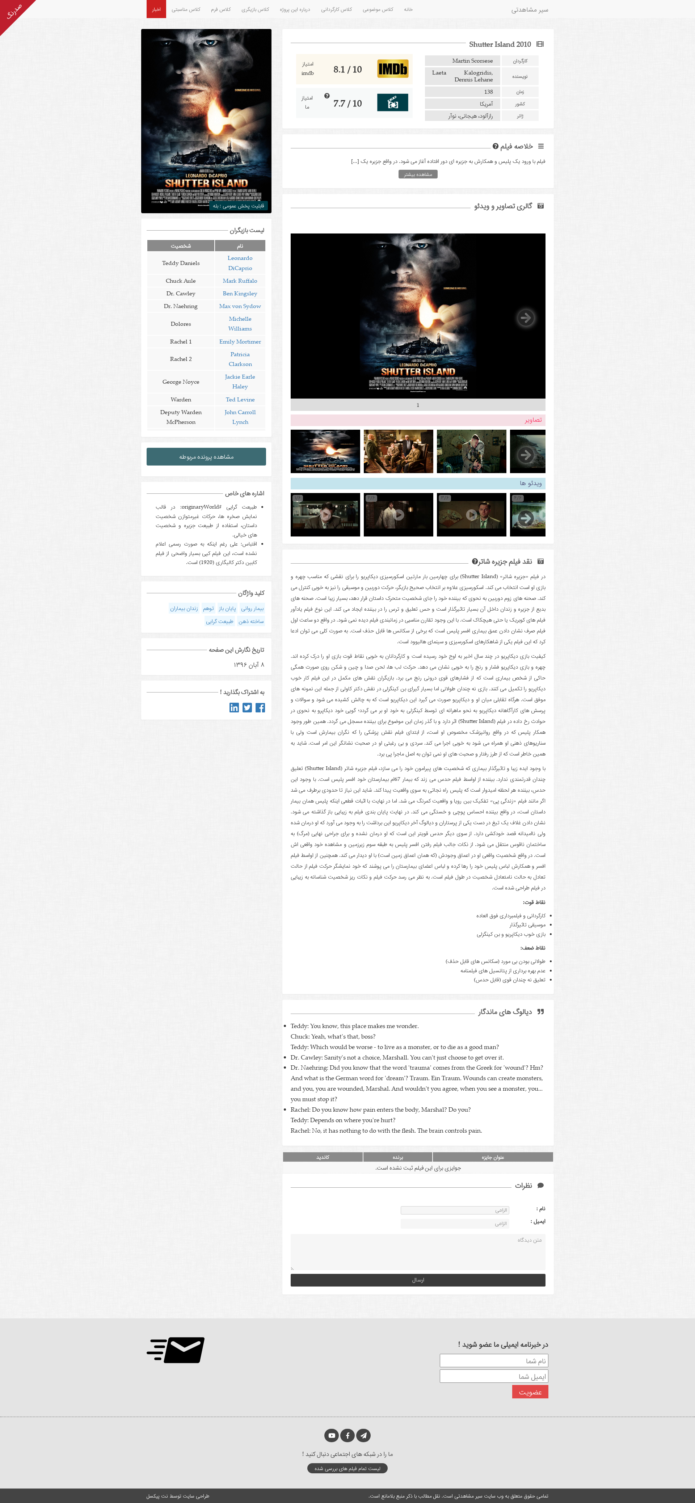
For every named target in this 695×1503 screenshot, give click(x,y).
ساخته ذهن (251, 620)
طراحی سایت (196, 1495)
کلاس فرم (221, 8)
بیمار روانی (252, 607)
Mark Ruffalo (240, 281)
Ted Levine (240, 399)
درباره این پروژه (295, 8)
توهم (208, 607)
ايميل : (529, 1220)
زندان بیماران (184, 607)
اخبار (156, 8)
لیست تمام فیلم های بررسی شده (347, 1468)
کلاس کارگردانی (336, 8)
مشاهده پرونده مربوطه (206, 456)
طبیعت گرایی (219, 620)
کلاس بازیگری (255, 8)
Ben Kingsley (240, 293)
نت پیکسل (157, 1495)
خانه (408, 8)
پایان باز (227, 607)
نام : (530, 1208)
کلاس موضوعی (378, 8)
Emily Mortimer (240, 341)
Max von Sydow (240, 306)
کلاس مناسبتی (186, 8)
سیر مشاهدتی (529, 9)
